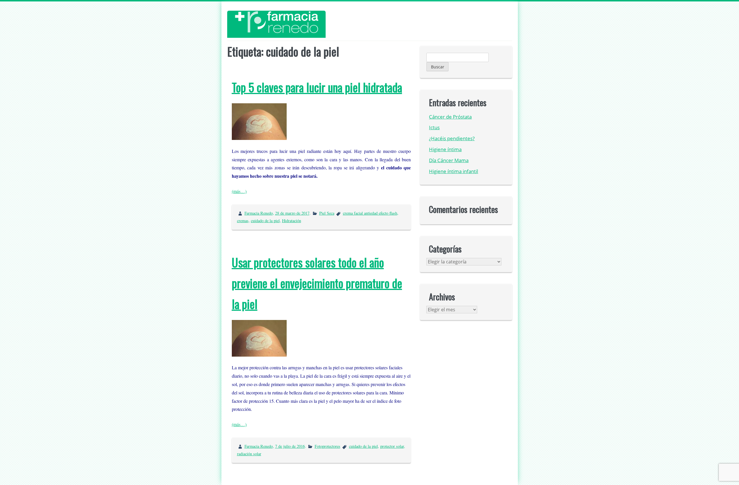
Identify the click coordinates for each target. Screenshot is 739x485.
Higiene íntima (445, 149)
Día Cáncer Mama (449, 160)
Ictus (434, 127)
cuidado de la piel (265, 220)
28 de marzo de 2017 (292, 213)
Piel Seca (326, 213)
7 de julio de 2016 (290, 446)
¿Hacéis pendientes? (452, 138)
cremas (243, 220)
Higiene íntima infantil (453, 171)
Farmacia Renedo (259, 213)
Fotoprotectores (327, 446)
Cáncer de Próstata (450, 116)
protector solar (392, 446)
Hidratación (291, 220)
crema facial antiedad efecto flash (370, 213)
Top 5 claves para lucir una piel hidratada (317, 87)
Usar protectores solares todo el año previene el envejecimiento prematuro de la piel (317, 283)
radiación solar (249, 453)
